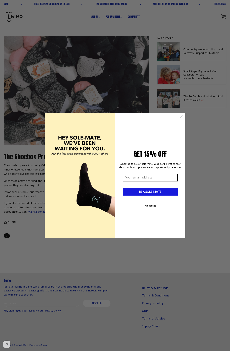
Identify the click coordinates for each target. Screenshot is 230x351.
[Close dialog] (181, 117)
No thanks (150, 205)
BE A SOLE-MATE (150, 191)
